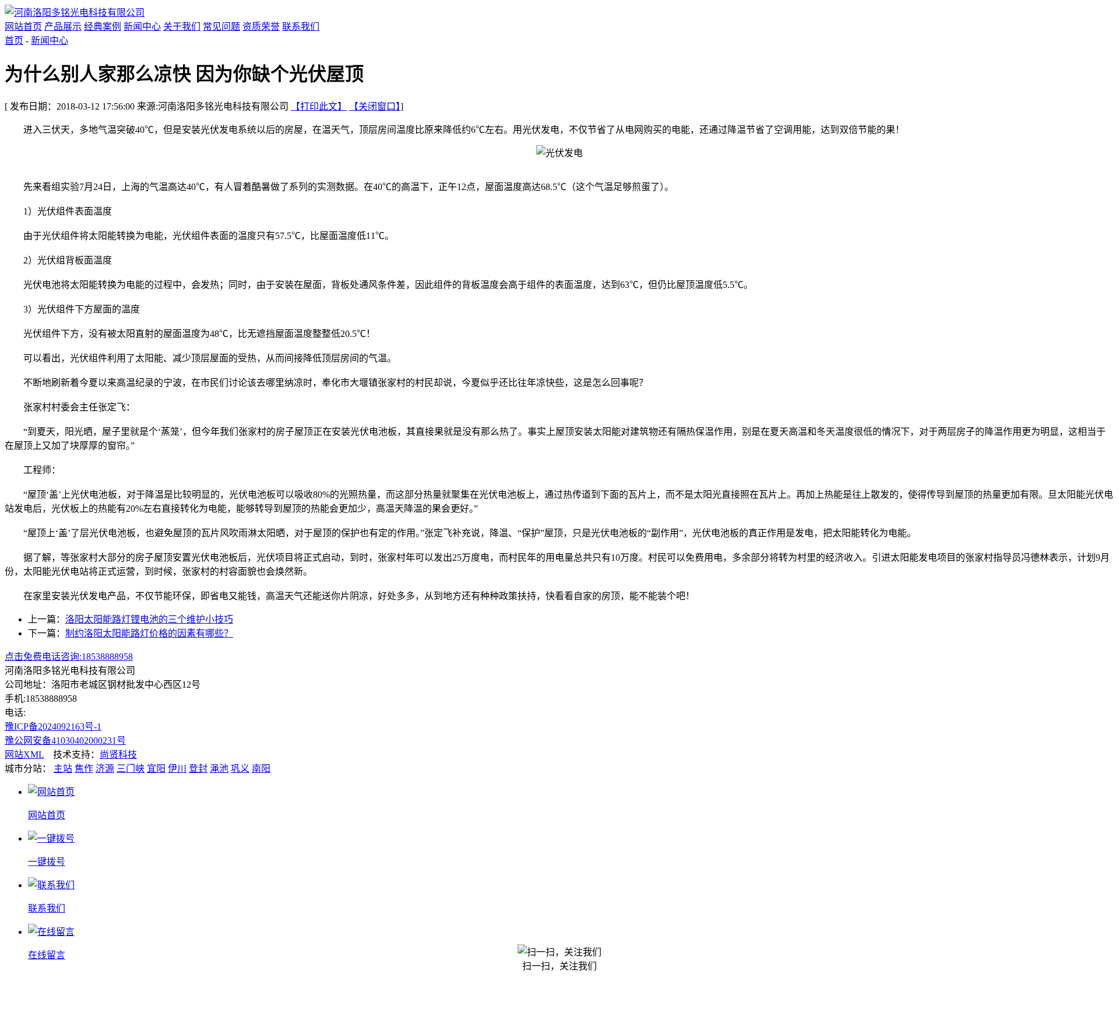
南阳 (261, 768)
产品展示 (63, 26)
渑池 (219, 768)
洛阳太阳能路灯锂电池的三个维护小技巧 (149, 619)
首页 (14, 40)
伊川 (177, 768)
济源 (105, 768)
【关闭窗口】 (374, 106)
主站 (63, 768)
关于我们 (181, 26)
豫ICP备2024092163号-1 (53, 726)
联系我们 (300, 26)
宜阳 (156, 768)
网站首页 (23, 26)
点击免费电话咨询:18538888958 (69, 657)
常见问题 (221, 26)
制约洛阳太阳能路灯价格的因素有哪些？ (149, 633)
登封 (198, 768)
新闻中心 (142, 26)
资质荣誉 (261, 26)
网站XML (24, 754)
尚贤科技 (118, 754)
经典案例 (102, 26)
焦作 (84, 768)
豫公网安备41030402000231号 (65, 740)
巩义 (240, 768)
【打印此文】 (319, 106)
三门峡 (131, 768)
